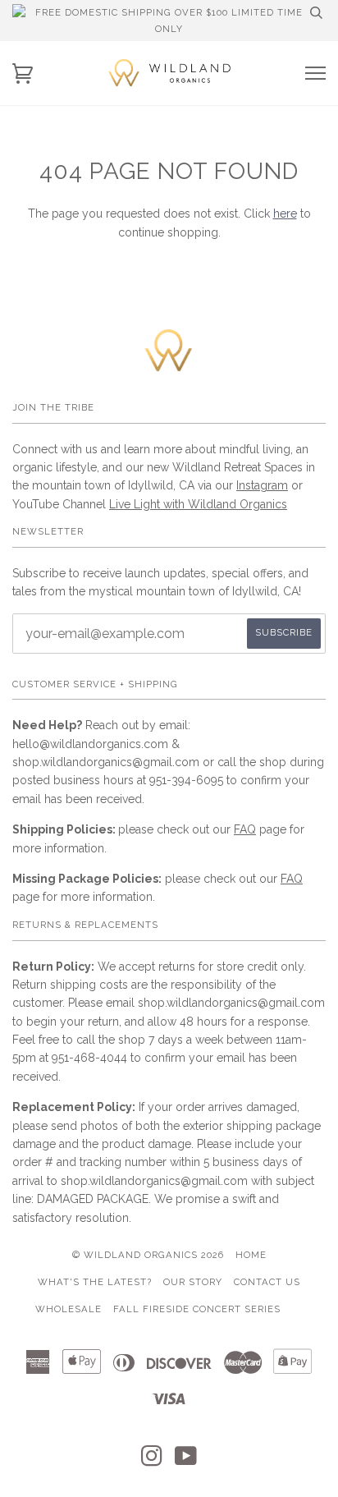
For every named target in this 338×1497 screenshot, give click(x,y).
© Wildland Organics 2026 (148, 1255)
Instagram (262, 485)
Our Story (192, 1282)
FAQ (245, 829)
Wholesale (68, 1309)
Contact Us (267, 1282)
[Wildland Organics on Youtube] (186, 1461)
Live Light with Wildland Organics (198, 504)
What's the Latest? (95, 1282)
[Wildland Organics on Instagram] (152, 1461)
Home (251, 1255)
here (285, 213)
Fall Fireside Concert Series (197, 1309)
